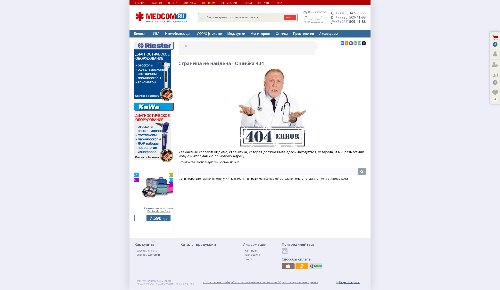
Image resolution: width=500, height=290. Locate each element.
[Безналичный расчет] (302, 266)
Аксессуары (328, 33)
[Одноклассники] (346, 43)
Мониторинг (260, 33)
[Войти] (495, 54)
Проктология (303, 33)
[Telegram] (359, 43)
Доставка (189, 3)
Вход (279, 3)
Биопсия (140, 33)
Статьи (247, 3)
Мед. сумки (236, 33)
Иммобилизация (178, 33)
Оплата (173, 3)
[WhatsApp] (355, 43)
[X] (364, 43)
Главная (140, 3)
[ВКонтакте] (342, 43)
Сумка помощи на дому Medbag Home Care (154, 210)
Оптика (282, 33)
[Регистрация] (495, 65)
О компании (229, 3)
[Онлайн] (315, 266)
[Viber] (351, 43)
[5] (153, 231)
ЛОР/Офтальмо (209, 33)
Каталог (157, 3)
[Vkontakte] (285, 251)
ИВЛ (156, 33)
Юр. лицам (208, 3)
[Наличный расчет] (288, 266)
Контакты (263, 3)
